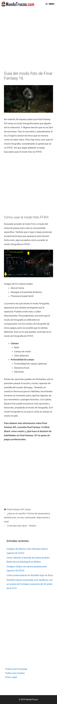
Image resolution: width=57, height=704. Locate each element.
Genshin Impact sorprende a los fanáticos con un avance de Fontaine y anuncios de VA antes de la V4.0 (30, 584)
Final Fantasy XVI (15, 509)
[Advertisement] (28, 41)
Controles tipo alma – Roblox (21, 525)
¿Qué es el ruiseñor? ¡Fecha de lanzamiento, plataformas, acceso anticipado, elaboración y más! (27, 517)
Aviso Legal (11, 677)
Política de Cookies (15, 673)
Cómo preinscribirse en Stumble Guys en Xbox (30, 575)
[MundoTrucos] (18, 4)
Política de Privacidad (16, 669)
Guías (28, 509)
